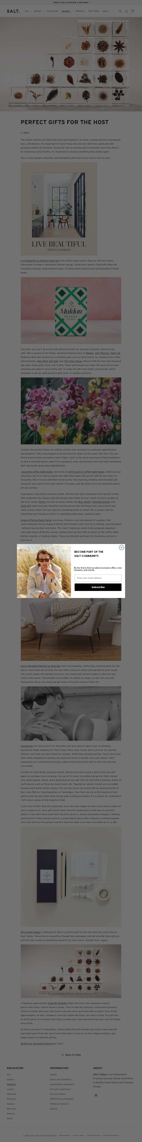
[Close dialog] (121, 547)
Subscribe (98, 587)
